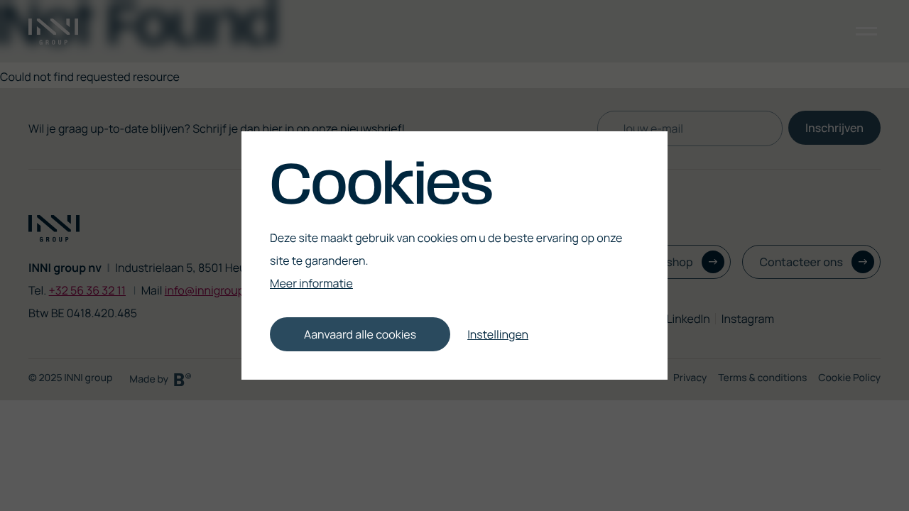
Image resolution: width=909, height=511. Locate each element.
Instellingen (497, 334)
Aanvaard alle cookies (360, 334)
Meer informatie (311, 283)
